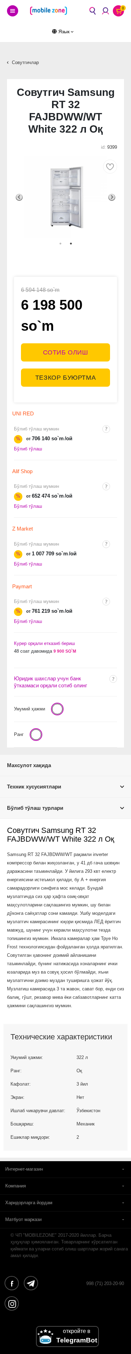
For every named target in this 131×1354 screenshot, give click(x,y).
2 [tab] (70, 243)
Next (111, 197)
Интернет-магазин (24, 1169)
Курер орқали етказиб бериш (44, 643)
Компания (15, 1185)
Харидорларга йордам (28, 1202)
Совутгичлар (25, 62)
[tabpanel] (65, 197)
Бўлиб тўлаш (28, 448)
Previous (19, 197)
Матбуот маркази (23, 1219)
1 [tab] (60, 243)
